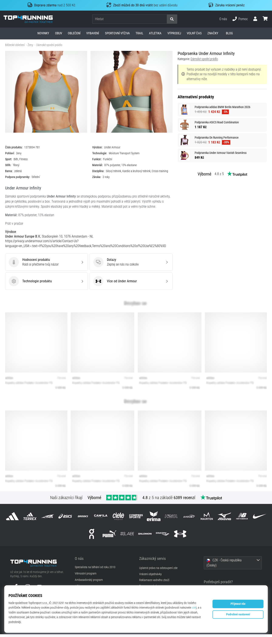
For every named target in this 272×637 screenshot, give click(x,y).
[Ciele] (118, 516)
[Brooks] (83, 516)
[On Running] (92, 534)
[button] (163, 19)
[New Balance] (242, 516)
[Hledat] (172, 19)
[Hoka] (171, 516)
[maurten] (206, 516)
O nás (223, 19)
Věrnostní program (85, 573)
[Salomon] (145, 534)
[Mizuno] (224, 516)
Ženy (30, 45)
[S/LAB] (127, 534)
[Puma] (109, 534)
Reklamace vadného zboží (154, 580)
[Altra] (47, 516)
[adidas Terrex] (30, 516)
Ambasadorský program (89, 580)
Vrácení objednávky (150, 574)
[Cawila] (100, 516)
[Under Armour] (180, 534)
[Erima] (154, 516)
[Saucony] (162, 534)
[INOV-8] (189, 516)
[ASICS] (65, 516)
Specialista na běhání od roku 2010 (95, 567)
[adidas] (12, 516)
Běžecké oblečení (15, 45)
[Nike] (260, 516)
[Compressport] (136, 516)
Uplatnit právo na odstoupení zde (158, 568)
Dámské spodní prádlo (49, 45)
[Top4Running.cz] (39, 563)
